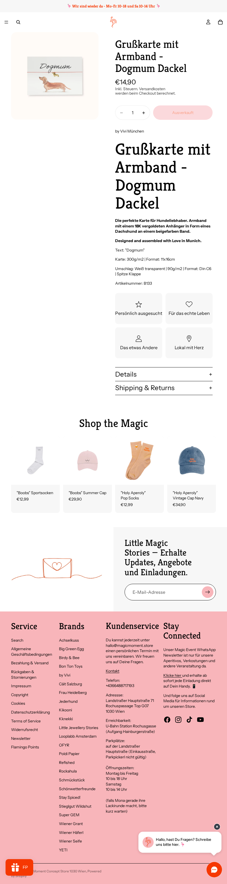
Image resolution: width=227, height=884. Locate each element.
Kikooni (65, 709)
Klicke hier (172, 675)
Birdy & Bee (69, 657)
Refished (66, 762)
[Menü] (6, 22)
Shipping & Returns (144, 388)
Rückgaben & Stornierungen (23, 674)
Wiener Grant (71, 823)
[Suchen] (18, 22)
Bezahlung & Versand (29, 662)
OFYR (64, 745)
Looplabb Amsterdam (78, 736)
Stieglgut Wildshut (75, 806)
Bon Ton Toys (70, 666)
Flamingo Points (25, 747)
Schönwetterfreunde (77, 788)
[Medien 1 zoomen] (55, 76)
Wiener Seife (70, 841)
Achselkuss (69, 640)
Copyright (19, 694)
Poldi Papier (69, 753)
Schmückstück (72, 779)
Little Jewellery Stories (78, 727)
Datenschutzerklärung (30, 712)
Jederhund (68, 701)
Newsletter (20, 738)
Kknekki (66, 718)
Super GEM (69, 814)
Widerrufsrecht (24, 729)
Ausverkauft (183, 112)
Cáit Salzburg (70, 683)
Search (17, 640)
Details (125, 374)
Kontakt (112, 670)
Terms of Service (26, 721)
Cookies (18, 703)
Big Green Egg (71, 648)
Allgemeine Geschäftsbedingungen (31, 651)
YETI (63, 849)
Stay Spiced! (70, 797)
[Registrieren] (207, 592)
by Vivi (64, 675)
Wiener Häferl (71, 832)
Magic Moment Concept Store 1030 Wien (54, 871)
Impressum (21, 685)
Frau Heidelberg (73, 692)
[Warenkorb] (220, 22)
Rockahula (68, 771)
